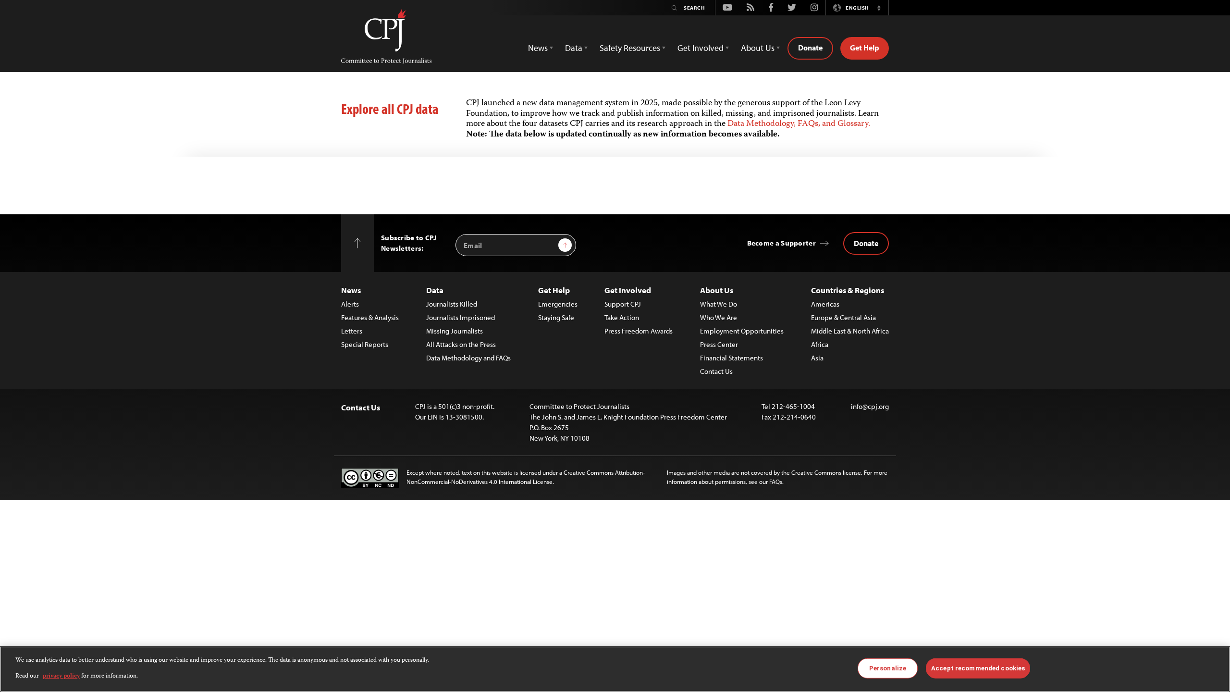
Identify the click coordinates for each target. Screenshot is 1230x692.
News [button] (538, 47)
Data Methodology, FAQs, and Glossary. (798, 124)
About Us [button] (758, 47)
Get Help (864, 47)
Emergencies (558, 304)
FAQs (775, 481)
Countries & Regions (847, 290)
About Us (716, 290)
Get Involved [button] (700, 47)
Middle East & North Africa (850, 330)
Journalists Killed (451, 304)
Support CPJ (622, 304)
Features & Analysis (370, 317)
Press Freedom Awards (638, 330)
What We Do (718, 304)
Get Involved (627, 290)
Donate (810, 47)
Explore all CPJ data (390, 108)
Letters (351, 330)
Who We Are (718, 317)
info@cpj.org (870, 406)
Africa (819, 344)
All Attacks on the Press (461, 344)
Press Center (719, 344)
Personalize (887, 668)
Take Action (621, 317)
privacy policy (61, 676)
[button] (878, 7)
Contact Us (716, 371)
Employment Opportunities (742, 330)
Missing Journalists (454, 330)
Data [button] (573, 47)
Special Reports (364, 344)
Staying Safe (556, 317)
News (351, 290)
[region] (615, 669)
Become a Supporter (781, 242)
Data (434, 290)
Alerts (350, 304)
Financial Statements (731, 357)
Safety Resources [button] (630, 47)
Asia (817, 357)
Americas (825, 304)
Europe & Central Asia (843, 317)
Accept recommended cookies (978, 668)
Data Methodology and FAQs (468, 357)
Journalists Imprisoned (460, 317)
